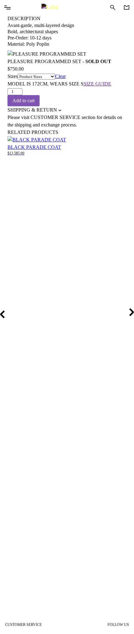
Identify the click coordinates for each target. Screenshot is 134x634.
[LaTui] (67, 7)
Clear (60, 76)
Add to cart (23, 100)
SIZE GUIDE (97, 83)
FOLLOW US (118, 625)
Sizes (12, 76)
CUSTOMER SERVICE (23, 625)
